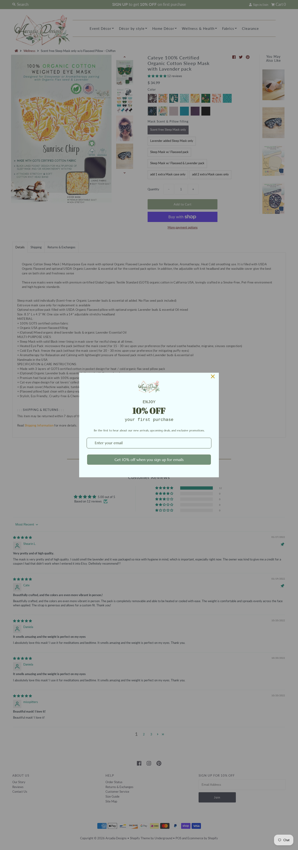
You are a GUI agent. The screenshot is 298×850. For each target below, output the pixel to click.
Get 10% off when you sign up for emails (149, 459)
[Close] (213, 376)
